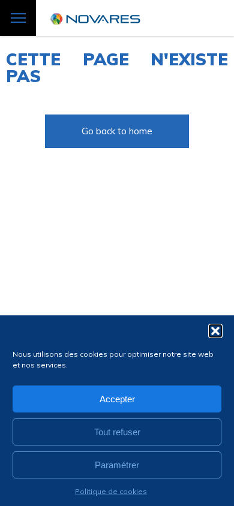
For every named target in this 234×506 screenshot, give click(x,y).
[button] (215, 331)
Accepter (117, 399)
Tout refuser (117, 432)
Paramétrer (117, 465)
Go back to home (117, 131)
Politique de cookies (111, 491)
